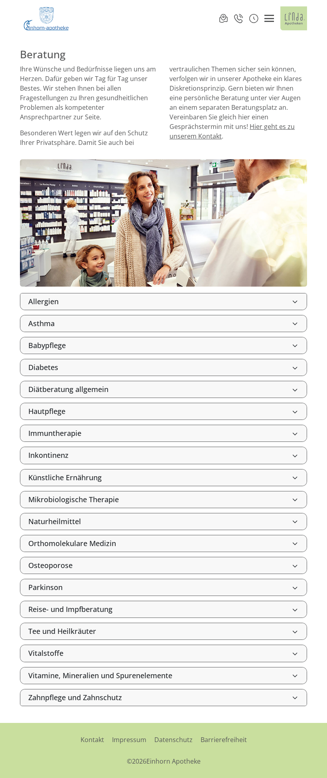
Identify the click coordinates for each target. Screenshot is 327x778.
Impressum (129, 739)
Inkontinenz (48, 455)
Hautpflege (46, 411)
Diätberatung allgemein (68, 389)
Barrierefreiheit (224, 739)
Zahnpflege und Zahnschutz (75, 697)
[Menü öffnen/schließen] (269, 18)
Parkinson (45, 587)
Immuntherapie (54, 433)
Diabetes (43, 367)
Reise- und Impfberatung (70, 609)
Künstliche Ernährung (65, 477)
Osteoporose (50, 565)
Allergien (43, 301)
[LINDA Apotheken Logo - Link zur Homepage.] (293, 18)
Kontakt (92, 739)
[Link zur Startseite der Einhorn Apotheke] (47, 18)
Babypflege (47, 345)
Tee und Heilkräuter (62, 631)
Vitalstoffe (45, 653)
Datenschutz (173, 739)
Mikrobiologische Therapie (73, 499)
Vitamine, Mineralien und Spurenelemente (100, 675)
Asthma (41, 323)
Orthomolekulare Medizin (72, 543)
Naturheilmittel (54, 521)
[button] (253, 18)
